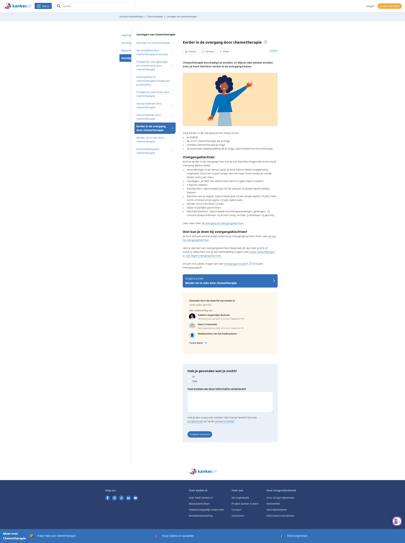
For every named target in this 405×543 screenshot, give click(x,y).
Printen (192, 51)
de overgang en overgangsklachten (222, 223)
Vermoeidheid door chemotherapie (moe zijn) (152, 52)
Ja (193, 376)
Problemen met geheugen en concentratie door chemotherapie (152, 65)
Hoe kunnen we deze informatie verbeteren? (216, 389)
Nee (194, 381)
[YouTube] (135, 497)
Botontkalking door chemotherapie (148, 151)
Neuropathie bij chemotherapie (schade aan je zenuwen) (153, 80)
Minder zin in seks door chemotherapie (150, 139)
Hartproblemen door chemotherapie (149, 105)
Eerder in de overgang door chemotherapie (151, 128)
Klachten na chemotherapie (153, 43)
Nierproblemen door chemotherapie (148, 116)
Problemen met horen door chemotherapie (153, 94)
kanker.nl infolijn (224, 421)
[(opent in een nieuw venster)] (107, 497)
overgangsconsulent (236, 263)
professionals (195, 421)
